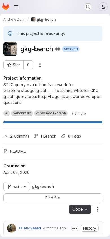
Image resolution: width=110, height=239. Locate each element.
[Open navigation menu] (16, 6)
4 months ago (54, 228)
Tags (74, 136)
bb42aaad (32, 228)
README (18, 151)
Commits (19, 136)
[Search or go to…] (88, 6)
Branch (48, 136)
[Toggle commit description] (74, 228)
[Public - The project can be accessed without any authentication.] (57, 49)
